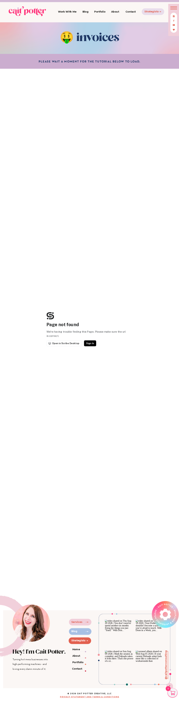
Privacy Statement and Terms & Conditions (89, 697)
